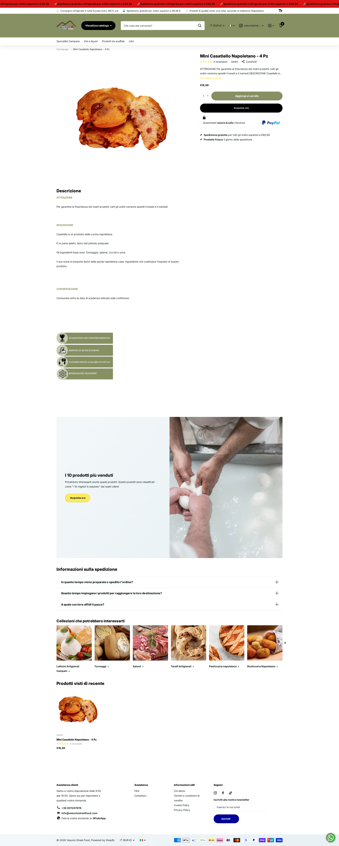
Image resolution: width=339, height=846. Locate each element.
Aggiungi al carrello (247, 95)
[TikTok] (230, 792)
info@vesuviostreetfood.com (79, 813)
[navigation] (285, 643)
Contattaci (140, 795)
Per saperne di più (211, 77)
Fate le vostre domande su (83, 818)
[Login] (271, 26)
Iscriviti (226, 818)
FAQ (136, 790)
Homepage (62, 49)
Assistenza (141, 784)
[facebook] (223, 792)
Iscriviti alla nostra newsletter (231, 799)
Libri (131, 41)
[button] (209, 93)
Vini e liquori (91, 41)
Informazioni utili (184, 784)
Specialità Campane (68, 41)
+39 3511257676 (71, 807)
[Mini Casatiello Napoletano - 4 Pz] (77, 709)
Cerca (200, 25)
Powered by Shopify (103, 840)
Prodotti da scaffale (113, 41)
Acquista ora (241, 107)
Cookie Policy (181, 805)
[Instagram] (215, 792)
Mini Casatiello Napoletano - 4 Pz (76, 739)
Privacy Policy (182, 809)
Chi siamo (179, 790)
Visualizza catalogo (97, 25)
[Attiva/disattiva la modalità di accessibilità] (280, 10)
